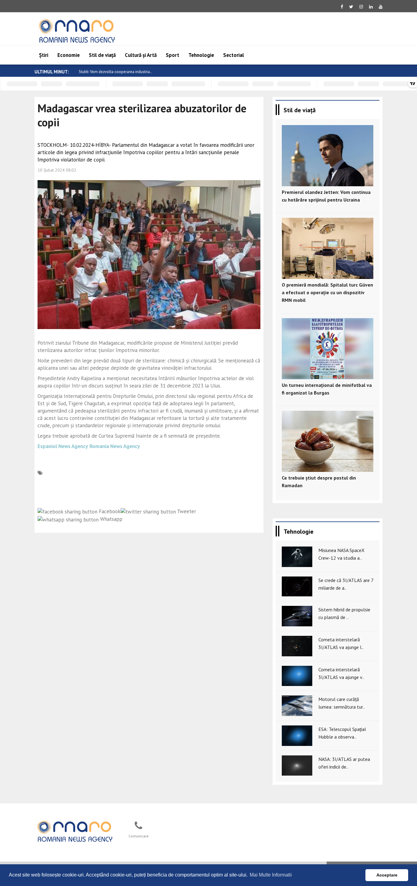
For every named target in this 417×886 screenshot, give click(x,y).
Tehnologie (201, 55)
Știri (43, 55)
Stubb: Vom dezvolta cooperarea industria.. (115, 71)
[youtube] (381, 6)
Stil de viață (102, 55)
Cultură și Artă (141, 55)
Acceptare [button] (386, 875)
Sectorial (233, 55)
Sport (172, 55)
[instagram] (361, 6)
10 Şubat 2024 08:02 (57, 170)
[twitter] (351, 6)
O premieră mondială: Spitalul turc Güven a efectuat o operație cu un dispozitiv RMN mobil (327, 292)
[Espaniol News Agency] (74, 830)
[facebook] (342, 6)
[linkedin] (371, 6)
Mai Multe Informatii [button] (271, 874)
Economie (68, 55)
